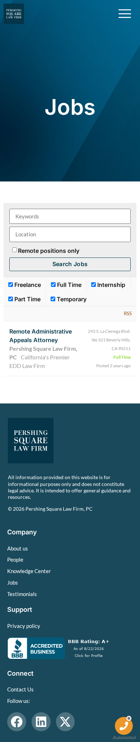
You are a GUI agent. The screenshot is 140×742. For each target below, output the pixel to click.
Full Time (68, 284)
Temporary (71, 299)
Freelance (27, 284)
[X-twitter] (65, 721)
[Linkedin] (41, 721)
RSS (128, 313)
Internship (110, 284)
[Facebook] (16, 721)
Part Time (27, 299)
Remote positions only (48, 250)
